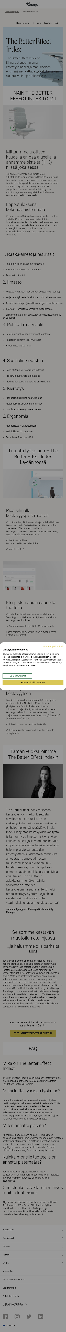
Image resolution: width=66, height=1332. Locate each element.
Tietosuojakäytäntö (53, 646)
